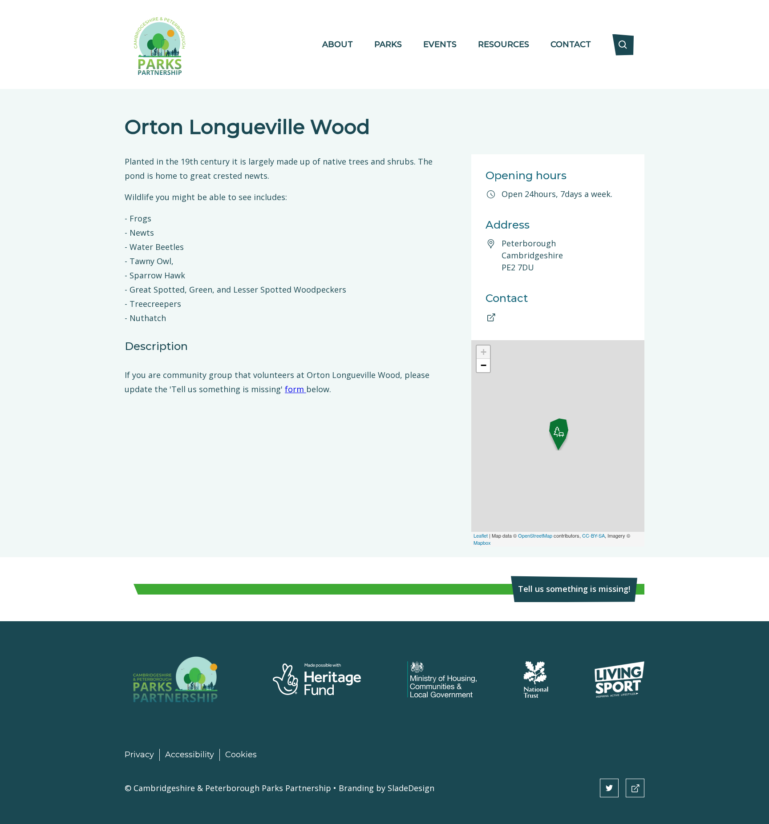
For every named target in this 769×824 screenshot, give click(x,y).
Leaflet (481, 535)
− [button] (483, 365)
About (337, 44)
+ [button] (483, 352)
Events (440, 44)
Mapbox (482, 542)
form (295, 389)
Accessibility (189, 755)
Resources (503, 44)
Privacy (139, 755)
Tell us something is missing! (574, 588)
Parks (388, 44)
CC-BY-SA (593, 535)
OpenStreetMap (535, 535)
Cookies (241, 755)
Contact (570, 44)
